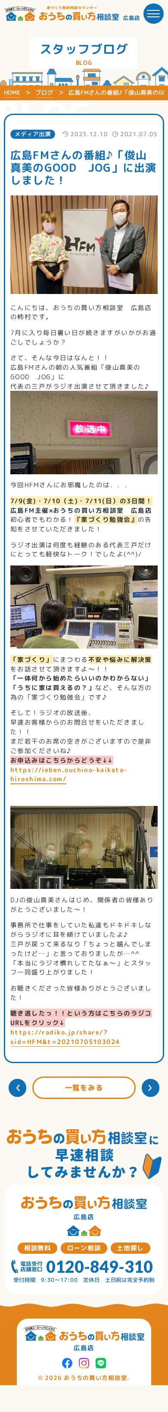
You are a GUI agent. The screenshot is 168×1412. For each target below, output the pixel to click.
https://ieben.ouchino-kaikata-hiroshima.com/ (69, 774)
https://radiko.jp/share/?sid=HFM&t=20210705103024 (65, 1037)
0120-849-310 (99, 1267)
